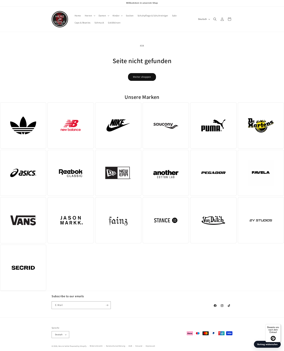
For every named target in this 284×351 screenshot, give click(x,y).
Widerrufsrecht (96, 346)
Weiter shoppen (142, 76)
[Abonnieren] (107, 305)
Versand (138, 346)
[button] (90, 15)
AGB (130, 346)
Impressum (150, 346)
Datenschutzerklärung (115, 346)
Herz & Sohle (63, 346)
